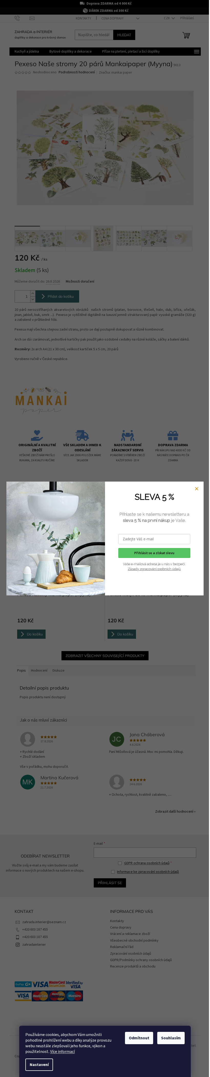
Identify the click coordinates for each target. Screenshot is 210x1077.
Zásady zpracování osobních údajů (154, 569)
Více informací (62, 1051)
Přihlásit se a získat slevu (154, 553)
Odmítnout (139, 1038)
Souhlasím (171, 1038)
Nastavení (39, 1065)
